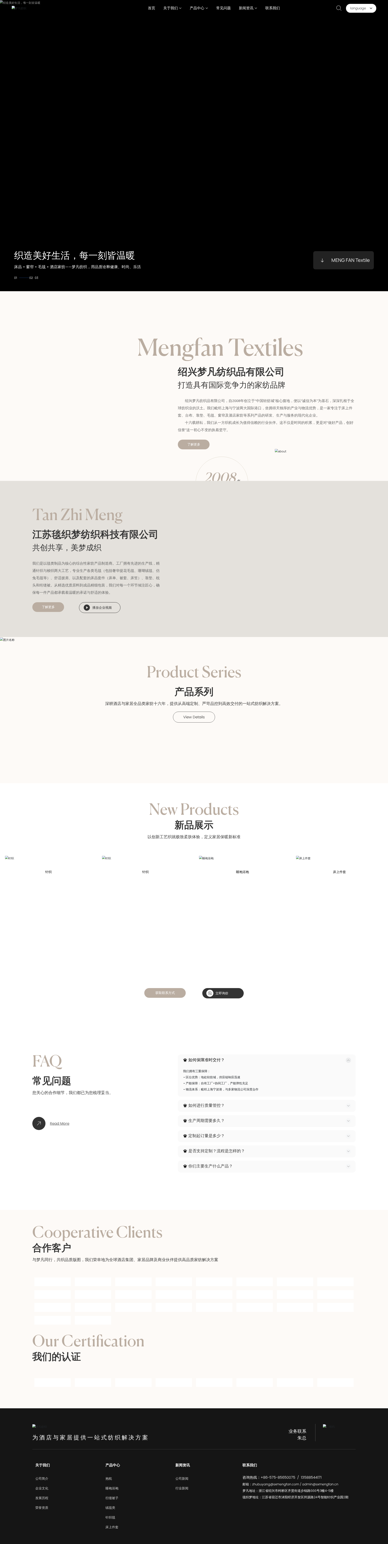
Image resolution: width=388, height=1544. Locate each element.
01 (15, 278)
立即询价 (221, 993)
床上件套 (339, 872)
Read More (59, 1123)
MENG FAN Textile (350, 260)
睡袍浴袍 (242, 872)
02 (21, 278)
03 (36, 278)
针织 (48, 872)
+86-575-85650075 (278, 1482)
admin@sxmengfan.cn (320, 1489)
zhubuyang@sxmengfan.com (275, 1489)
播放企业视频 (102, 607)
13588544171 (311, 1482)
